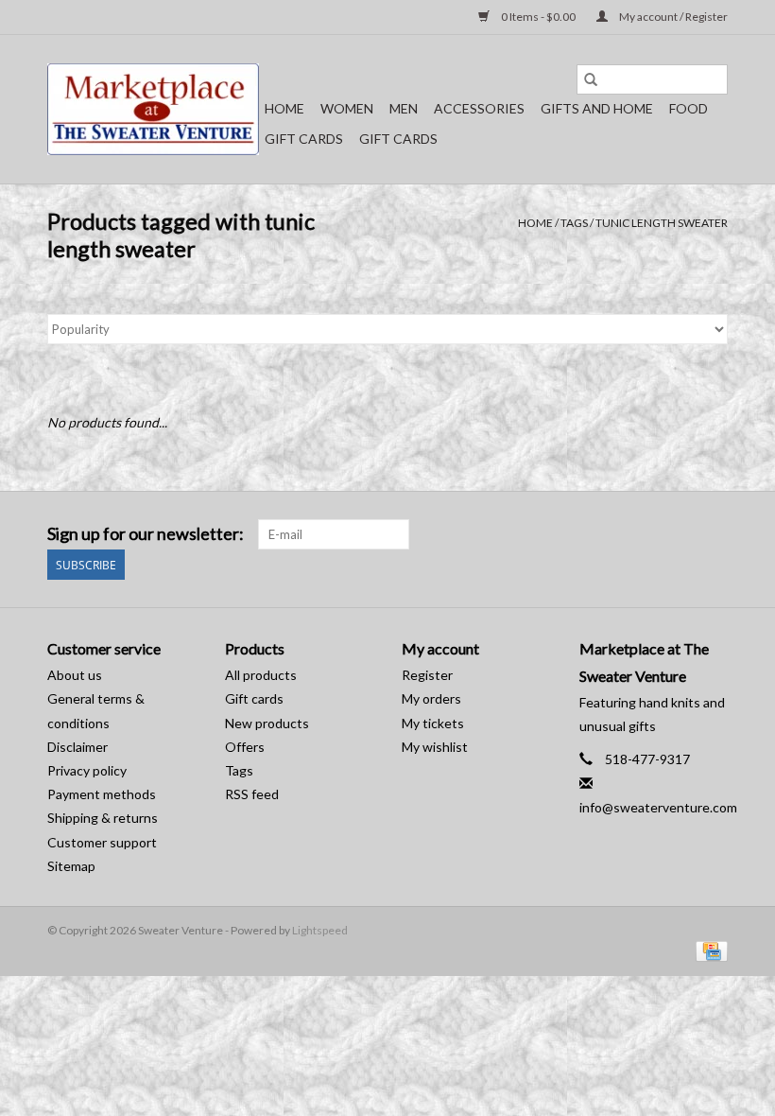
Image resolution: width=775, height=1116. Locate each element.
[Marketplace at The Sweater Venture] (153, 109)
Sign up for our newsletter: (145, 534)
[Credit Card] (708, 950)
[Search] (591, 79)
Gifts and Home (597, 108)
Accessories (479, 108)
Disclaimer (77, 747)
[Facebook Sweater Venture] (679, 534)
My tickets (433, 723)
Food (688, 108)
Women (346, 108)
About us (74, 675)
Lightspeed (320, 930)
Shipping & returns (102, 818)
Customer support (102, 842)
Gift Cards (398, 139)
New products (267, 723)
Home (284, 108)
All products (261, 675)
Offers (245, 747)
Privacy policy (87, 770)
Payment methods (101, 794)
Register (427, 675)
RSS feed (252, 794)
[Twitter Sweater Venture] (713, 534)
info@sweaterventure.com (658, 807)
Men (403, 108)
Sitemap (71, 866)
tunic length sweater (661, 223)
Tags (574, 223)
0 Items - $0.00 (538, 16)
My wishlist (435, 747)
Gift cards (304, 139)
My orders (431, 698)
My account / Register (672, 16)
